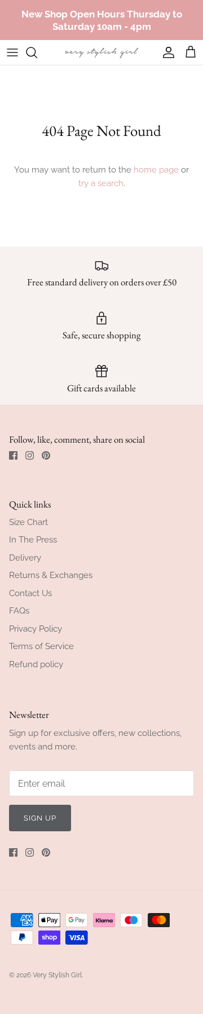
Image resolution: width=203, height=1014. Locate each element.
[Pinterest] (46, 455)
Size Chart (28, 522)
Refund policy (36, 664)
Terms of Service (41, 646)
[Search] (37, 52)
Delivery (25, 558)
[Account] (165, 52)
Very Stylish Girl (57, 975)
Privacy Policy (35, 629)
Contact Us (30, 593)
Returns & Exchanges (50, 575)
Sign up (40, 818)
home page (156, 170)
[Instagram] (29, 455)
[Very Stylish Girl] (101, 52)
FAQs (19, 611)
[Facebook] (13, 455)
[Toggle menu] (12, 52)
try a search (100, 183)
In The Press (33, 540)
